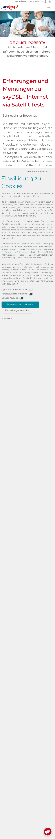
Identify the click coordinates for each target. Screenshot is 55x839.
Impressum (7, 318)
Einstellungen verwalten (17, 310)
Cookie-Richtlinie (33, 249)
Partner (39, 2)
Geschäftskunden (24, 2)
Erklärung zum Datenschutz (15, 252)
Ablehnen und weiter (37, 172)
